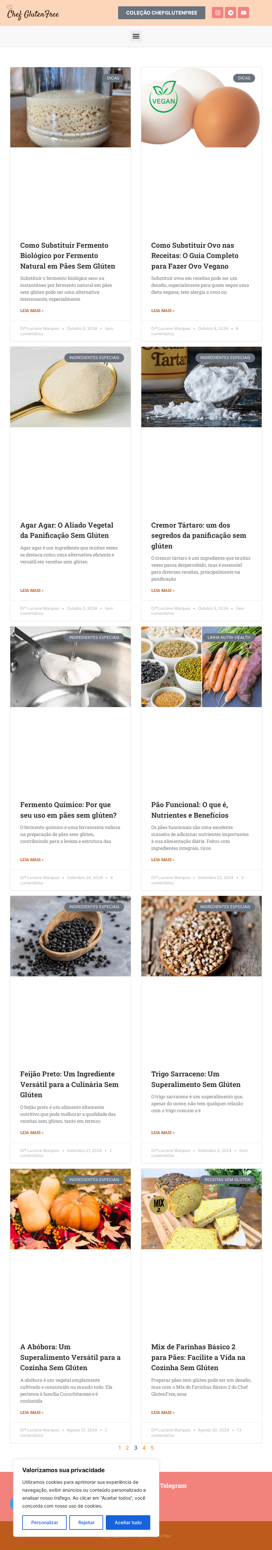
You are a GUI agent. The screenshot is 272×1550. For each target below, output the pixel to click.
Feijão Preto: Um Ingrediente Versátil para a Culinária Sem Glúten (69, 1084)
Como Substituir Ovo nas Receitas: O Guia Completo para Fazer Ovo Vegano (194, 255)
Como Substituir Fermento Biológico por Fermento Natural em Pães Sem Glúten (67, 255)
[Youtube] (243, 12)
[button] (136, 36)
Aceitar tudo (128, 1522)
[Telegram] (230, 12)
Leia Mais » (31, 310)
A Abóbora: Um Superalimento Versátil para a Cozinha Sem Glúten (70, 1357)
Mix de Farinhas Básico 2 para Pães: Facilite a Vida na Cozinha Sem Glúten (198, 1357)
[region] (86, 1498)
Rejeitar (86, 1522)
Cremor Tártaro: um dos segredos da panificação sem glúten (198, 535)
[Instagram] (217, 12)
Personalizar (44, 1522)
